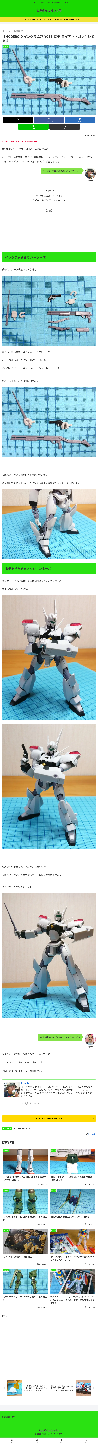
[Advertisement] (49, 230)
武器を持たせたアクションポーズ (50, 200)
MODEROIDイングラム (23, 1128)
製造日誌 (8, 1128)
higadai (25, 1083)
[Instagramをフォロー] (26, 1103)
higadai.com (8, 1416)
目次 (45, 190)
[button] (64, 127)
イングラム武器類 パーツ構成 (48, 196)
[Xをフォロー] (22, 1103)
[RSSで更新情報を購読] (38, 1103)
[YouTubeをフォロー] (30, 1103)
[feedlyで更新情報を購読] (34, 1103)
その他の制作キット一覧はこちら (49, 1118)
